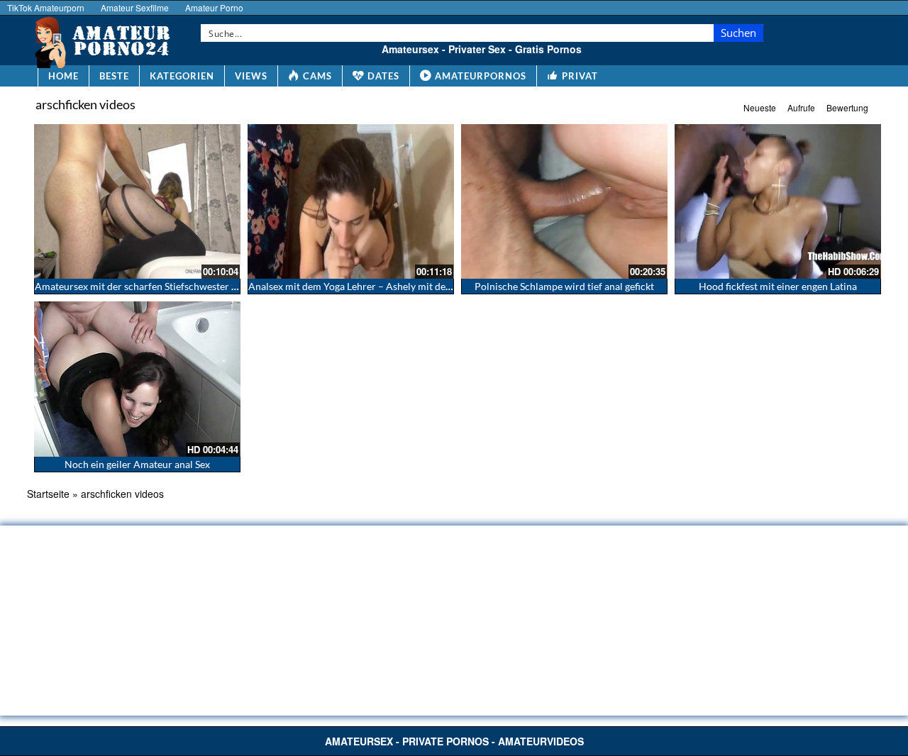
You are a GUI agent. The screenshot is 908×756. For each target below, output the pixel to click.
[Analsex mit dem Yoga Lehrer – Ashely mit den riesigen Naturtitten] (351, 201)
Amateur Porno (214, 7)
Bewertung (847, 107)
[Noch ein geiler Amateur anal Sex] (137, 378)
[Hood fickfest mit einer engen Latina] (778, 201)
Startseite (48, 494)
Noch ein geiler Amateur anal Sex (137, 464)
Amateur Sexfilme (135, 7)
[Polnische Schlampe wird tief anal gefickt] (564, 201)
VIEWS (251, 76)
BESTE (114, 76)
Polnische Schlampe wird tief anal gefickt (564, 286)
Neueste (759, 107)
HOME (63, 76)
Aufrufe (801, 107)
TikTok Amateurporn (45, 7)
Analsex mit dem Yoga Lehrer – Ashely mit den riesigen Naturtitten (394, 286)
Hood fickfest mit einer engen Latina (778, 286)
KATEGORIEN (182, 76)
